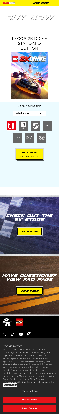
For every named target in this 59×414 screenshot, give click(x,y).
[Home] (9, 3)
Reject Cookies (29, 408)
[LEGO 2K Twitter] (4, 334)
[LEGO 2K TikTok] (13, 334)
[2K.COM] (7, 322)
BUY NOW (41, 3)
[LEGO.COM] (19, 322)
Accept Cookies (29, 399)
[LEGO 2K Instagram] (29, 334)
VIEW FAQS (29, 291)
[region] (29, 376)
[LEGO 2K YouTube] (21, 334)
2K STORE (29, 232)
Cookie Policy (10, 385)
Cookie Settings (29, 391)
